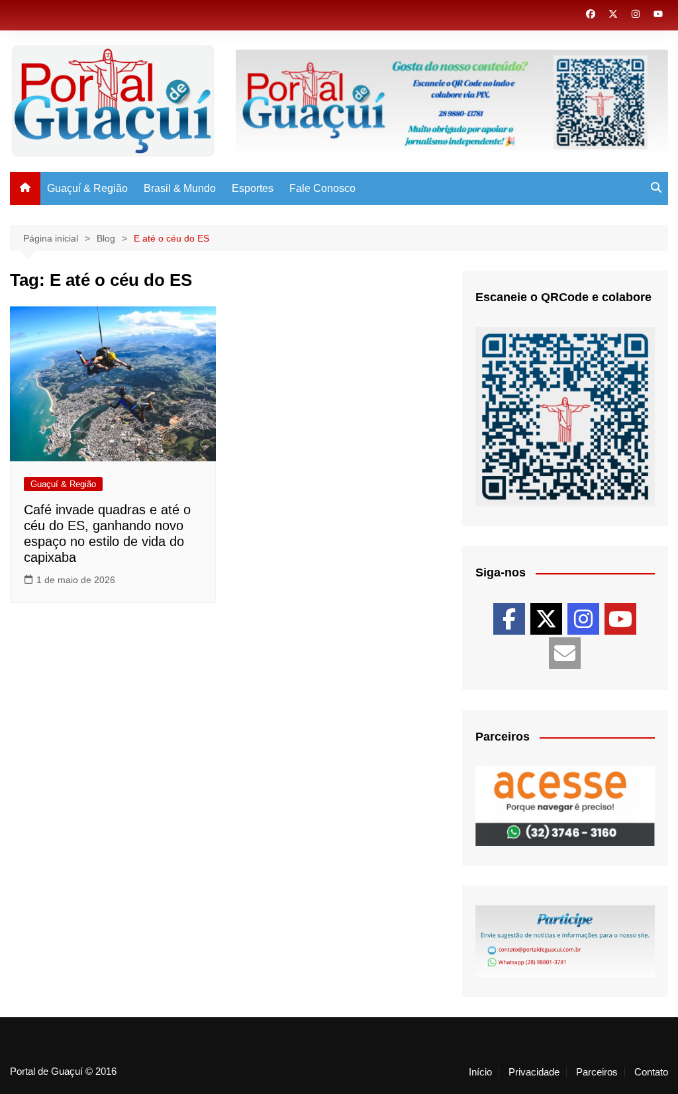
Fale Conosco (322, 188)
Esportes (252, 188)
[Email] (565, 653)
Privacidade (533, 1072)
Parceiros (597, 1072)
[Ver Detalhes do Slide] (565, 806)
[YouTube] (620, 619)
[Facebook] (509, 619)
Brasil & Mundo (180, 188)
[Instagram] (583, 619)
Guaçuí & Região (87, 188)
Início (480, 1072)
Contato (651, 1072)
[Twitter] (546, 619)
